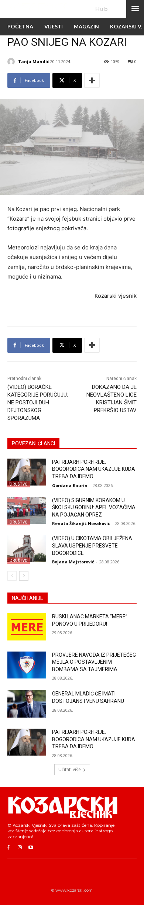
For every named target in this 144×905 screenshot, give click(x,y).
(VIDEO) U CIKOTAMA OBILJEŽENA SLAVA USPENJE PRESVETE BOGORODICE (92, 545)
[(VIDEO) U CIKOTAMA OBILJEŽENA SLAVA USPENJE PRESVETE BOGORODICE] (26, 548)
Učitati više (69, 769)
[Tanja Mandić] (12, 61)
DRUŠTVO (19, 484)
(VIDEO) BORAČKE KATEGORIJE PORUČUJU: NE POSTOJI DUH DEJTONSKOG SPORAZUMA (37, 402)
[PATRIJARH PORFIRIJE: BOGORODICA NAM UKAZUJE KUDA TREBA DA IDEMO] (26, 472)
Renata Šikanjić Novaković (81, 523)
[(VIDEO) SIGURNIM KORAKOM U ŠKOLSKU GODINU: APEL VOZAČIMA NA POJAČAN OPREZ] (26, 510)
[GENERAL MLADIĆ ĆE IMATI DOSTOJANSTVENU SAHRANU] (26, 704)
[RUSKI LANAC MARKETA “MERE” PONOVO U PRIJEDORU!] (26, 626)
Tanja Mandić (33, 61)
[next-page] (23, 576)
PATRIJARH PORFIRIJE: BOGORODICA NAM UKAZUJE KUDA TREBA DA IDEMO (93, 469)
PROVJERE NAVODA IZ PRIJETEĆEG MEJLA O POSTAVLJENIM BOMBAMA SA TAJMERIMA (94, 662)
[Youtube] (31, 848)
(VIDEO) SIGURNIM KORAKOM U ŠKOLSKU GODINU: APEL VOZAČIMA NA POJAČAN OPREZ (94, 507)
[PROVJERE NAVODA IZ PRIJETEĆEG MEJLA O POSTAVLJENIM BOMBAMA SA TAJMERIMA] (26, 665)
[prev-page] (12, 576)
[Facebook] (8, 848)
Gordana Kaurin (70, 485)
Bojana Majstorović (73, 561)
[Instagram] (20, 848)
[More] (92, 80)
